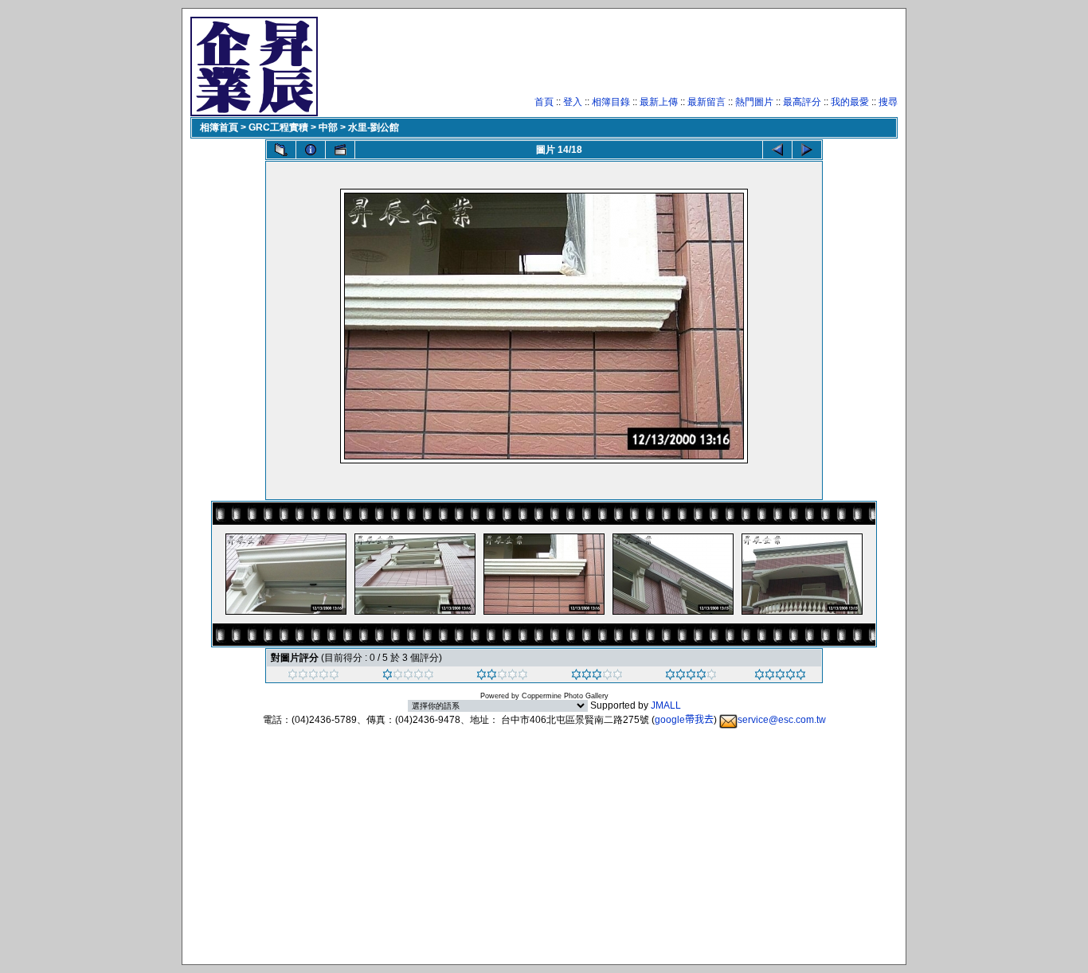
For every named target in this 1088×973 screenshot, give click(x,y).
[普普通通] (502, 676)
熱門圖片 (754, 101)
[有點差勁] (408, 676)
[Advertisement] (608, 60)
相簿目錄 (611, 101)
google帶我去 (684, 719)
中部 (328, 127)
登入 (572, 101)
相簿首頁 (219, 127)
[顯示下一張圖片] (807, 149)
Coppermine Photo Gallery (565, 696)
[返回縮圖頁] (281, 149)
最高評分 (802, 101)
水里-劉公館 (373, 127)
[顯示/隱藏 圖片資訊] (310, 149)
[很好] (597, 676)
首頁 (544, 101)
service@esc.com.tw (782, 719)
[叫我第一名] (780, 676)
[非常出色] (691, 676)
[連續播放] (340, 149)
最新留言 (706, 101)
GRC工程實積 (278, 127)
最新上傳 (659, 101)
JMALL (666, 705)
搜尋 (888, 101)
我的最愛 (850, 101)
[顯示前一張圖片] (777, 149)
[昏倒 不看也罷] (313, 676)
